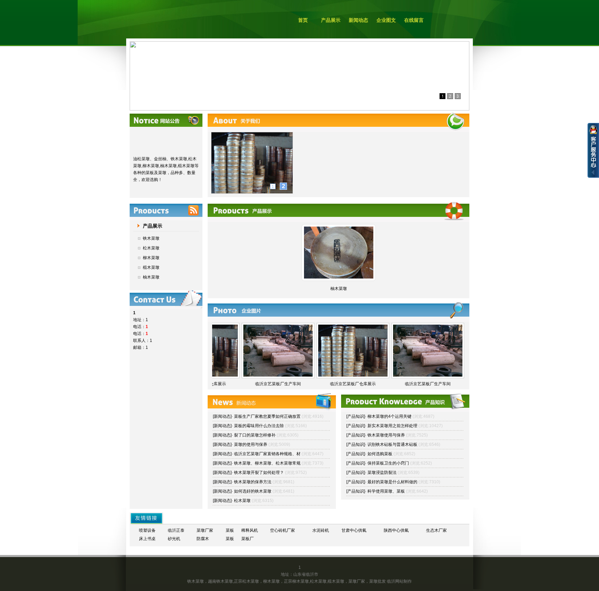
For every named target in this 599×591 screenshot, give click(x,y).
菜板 (230, 530)
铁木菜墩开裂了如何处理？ (259, 472)
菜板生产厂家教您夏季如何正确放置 (267, 416)
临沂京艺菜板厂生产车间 (278, 383)
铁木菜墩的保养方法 (252, 481)
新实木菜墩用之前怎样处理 (392, 425)
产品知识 (355, 416)
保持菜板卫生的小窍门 (388, 463)
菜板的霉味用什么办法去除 (259, 425)
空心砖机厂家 (282, 530)
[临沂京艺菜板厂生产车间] (278, 375)
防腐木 (203, 538)
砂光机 (174, 538)
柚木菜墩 (151, 277)
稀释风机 (249, 530)
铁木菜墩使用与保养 (386, 435)
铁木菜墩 (151, 238)
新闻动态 (358, 20)
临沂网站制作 (399, 581)
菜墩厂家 (205, 530)
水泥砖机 (320, 530)
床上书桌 (147, 538)
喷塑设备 (147, 530)
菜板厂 (247, 538)
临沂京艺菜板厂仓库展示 (353, 383)
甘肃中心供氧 (353, 530)
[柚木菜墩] (338, 277)
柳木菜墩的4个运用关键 (389, 416)
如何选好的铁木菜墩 (252, 491)
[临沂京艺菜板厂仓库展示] (353, 375)
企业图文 (386, 20)
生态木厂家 (436, 530)
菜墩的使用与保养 (250, 444)
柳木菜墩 (151, 257)
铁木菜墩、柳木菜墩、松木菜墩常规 (267, 463)
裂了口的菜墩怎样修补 (255, 435)
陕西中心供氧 (396, 530)
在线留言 (414, 20)
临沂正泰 (176, 530)
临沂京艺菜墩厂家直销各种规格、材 (267, 453)
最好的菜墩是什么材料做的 (392, 481)
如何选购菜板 (379, 453)
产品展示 (330, 20)
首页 (303, 20)
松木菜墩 (151, 248)
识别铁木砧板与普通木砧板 (392, 444)
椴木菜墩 (151, 267)
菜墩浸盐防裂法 (382, 472)
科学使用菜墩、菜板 (386, 491)
